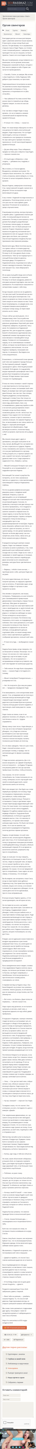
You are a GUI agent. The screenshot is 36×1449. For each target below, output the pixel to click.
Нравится (27, 1335)
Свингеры (26, 34)
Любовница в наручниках (18, 1363)
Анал (27, 16)
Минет (17, 34)
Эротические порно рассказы (13, 16)
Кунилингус (8, 34)
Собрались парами (15, 1382)
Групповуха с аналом (16, 1354)
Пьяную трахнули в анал (17, 1373)
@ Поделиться (18, 1339)
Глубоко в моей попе (16, 1359)
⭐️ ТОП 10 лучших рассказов (14, 1328)
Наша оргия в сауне (15, 1377)
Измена (23, 30)
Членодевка (12, 1368)
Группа (15, 30)
